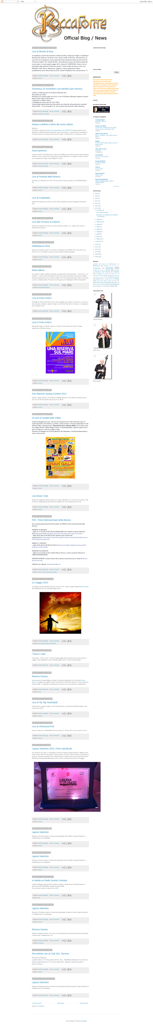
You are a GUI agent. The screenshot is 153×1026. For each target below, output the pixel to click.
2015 (96, 206)
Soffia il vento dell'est (101, 133)
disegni (102, 270)
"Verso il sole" (39, 654)
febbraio (98, 239)
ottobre (98, 219)
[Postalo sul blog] (65, 76)
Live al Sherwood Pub (43, 726)
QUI (57, 888)
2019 (96, 196)
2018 (96, 198)
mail (102, 277)
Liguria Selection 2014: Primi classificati (52, 748)
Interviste (95, 275)
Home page (60, 1003)
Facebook (116, 270)
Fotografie (116, 272)
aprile (98, 234)
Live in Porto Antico (41, 322)
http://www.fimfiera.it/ (53, 564)
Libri (109, 275)
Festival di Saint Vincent (102, 272)
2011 (96, 249)
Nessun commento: (54, 75)
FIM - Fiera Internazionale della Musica (51, 520)
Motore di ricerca (114, 277)
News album (38, 270)
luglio (98, 226)
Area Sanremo (39, 150)
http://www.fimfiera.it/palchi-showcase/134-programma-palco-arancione (59, 533)
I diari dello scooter (101, 149)
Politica (116, 279)
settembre (99, 222)
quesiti (95, 282)
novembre (99, 210)
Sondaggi (97, 286)
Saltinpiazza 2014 (41, 246)
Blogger (84, 1021)
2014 (96, 208)
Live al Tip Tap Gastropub (45, 702)
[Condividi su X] (67, 76)
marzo (98, 236)
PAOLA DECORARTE (101, 179)
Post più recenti (36, 1003)
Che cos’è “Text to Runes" (102, 156)
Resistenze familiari (100, 162)
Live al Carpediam (41, 197)
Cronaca (95, 270)
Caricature (106, 265)
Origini (98, 279)
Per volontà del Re (107, 279)
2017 (96, 201)
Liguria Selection (40, 832)
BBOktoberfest (112, 264)
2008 (96, 256)
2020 (96, 193)
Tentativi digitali (99, 120)
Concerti (40, 78)
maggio (98, 231)
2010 (96, 251)
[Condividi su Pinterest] (71, 76)
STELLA (97, 167)
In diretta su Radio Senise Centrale (49, 880)
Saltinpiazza (115, 284)
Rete (116, 282)
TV (102, 286)
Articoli (103, 264)
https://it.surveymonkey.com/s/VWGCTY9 (60, 130)
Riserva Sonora (45, 287)
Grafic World (99, 155)
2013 (96, 244)
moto (106, 277)
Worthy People (99, 175)
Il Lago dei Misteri (100, 161)
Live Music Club (40, 496)
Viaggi (106, 286)
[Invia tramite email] (63, 76)
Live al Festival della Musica (46, 176)
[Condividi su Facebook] (69, 76)
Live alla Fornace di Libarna (46, 222)
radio (39, 897)
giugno (98, 229)
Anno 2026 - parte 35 (100, 121)
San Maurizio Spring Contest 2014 (49, 393)
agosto (98, 224)
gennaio (98, 241)
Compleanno (97, 268)
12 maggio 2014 (40, 582)
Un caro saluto (99, 168)
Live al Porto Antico (41, 298)
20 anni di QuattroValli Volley (46, 418)
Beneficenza (41, 114)
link (113, 275)
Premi (115, 280)
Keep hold (102, 275)
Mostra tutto (116, 186)
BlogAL (97, 141)
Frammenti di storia (102, 273)
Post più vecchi (84, 1003)
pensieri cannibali (100, 126)
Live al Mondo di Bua (42, 51)
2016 (96, 203)
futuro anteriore (100, 173)
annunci (95, 264)
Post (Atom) (40, 1006)
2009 (96, 254)
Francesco (98, 150)
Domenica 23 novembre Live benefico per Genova (57, 88)
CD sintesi (114, 265)
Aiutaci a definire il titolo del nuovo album (52, 124)
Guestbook (114, 273)
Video (112, 286)
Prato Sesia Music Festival (104, 280)
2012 (96, 247)
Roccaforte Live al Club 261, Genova (50, 953)
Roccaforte (45, 166)
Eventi (39, 287)
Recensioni (108, 282)
